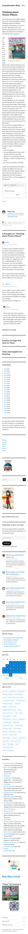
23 (10, 672)
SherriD (6, 848)
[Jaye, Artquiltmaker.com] (14, 498)
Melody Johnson (8, 813)
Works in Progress (8, 750)
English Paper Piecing (9, 710)
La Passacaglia (7, 722)
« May (7, 678)
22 (7, 672)
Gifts (21, 713)
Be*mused (7, 776)
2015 (5, 389)
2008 (5, 375)
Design (5, 706)
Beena (7, 242)
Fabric (19, 710)
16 (10, 669)
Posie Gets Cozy (8, 832)
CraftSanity (7, 784)
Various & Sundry (8, 747)
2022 (5, 404)
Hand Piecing (7, 719)
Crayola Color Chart (9, 786)
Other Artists (17, 728)
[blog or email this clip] (20, 194)
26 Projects (12, 691)
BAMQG (5, 694)
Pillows (17, 223)
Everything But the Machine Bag (13, 638)
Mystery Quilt (19, 725)
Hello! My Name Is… (8, 925)
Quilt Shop (22, 738)
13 (24, 665)
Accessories (21, 691)
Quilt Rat (6, 834)
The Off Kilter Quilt (9, 850)
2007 (5, 373)
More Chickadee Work (18, 588)
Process (5, 734)
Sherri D (7, 284)
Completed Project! (8, 700)
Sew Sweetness (15, 741)
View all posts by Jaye (12, 216)
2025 (5, 410)
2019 (5, 398)
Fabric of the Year (8, 713)
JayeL (7, 588)
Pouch (19, 731)
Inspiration (4, 223)
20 (24, 669)
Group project (7, 716)
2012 (5, 383)
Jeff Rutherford (8, 803)
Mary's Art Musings (9, 809)
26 (21, 672)
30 (10, 675)
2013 (5, 385)
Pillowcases (12, 731)
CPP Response (20, 700)
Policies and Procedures (18, 929)
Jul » (21, 678)
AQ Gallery (5, 917)
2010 (5, 379)
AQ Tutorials (5, 921)
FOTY (16, 713)
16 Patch (5, 691)
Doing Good (12, 706)
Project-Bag (12, 734)
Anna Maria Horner (9, 763)
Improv (15, 719)
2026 (5, 412)
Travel (17, 744)
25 (17, 672)
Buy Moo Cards (11, 876)
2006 (5, 371)
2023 (5, 406)
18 (17, 669)
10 (14, 665)
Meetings (16, 722)
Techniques (9, 225)
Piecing (5, 731)
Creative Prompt (8, 703)
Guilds (15, 716)
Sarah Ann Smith (9, 846)
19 (20, 669)
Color (24, 222)
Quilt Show (6, 741)
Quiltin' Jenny (8, 838)
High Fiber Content (9, 796)
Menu (23, 5)
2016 (5, 391)
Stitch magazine (15, 34)
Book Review (19, 694)
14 (4, 669)
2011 (5, 381)
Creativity (17, 703)
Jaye (5, 222)
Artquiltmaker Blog (11, 5)
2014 (5, 387)
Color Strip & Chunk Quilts (15, 697)
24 (14, 672)
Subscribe (7, 543)
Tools (4, 744)
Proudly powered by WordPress (9, 931)
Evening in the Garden (10, 792)
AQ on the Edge (8, 767)
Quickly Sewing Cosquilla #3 (12, 646)
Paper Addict (7, 819)
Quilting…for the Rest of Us (12, 842)
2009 (20, 222)
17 (14, 669)
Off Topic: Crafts (11, 223)
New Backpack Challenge (11, 640)
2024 (5, 408)
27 (24, 672)
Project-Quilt (6, 738)
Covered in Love (8, 778)
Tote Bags (10, 744)
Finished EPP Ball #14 (10, 644)
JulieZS (8, 555)
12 (20, 665)
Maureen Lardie (8, 811)
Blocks (11, 694)
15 (7, 669)
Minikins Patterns (8, 725)
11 (17, 665)
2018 (5, 396)
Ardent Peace (7, 774)
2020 (5, 400)
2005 (5, 369)
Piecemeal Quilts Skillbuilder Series (14, 821)
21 (3, 672)
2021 (5, 402)
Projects (14, 738)
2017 (5, 394)
